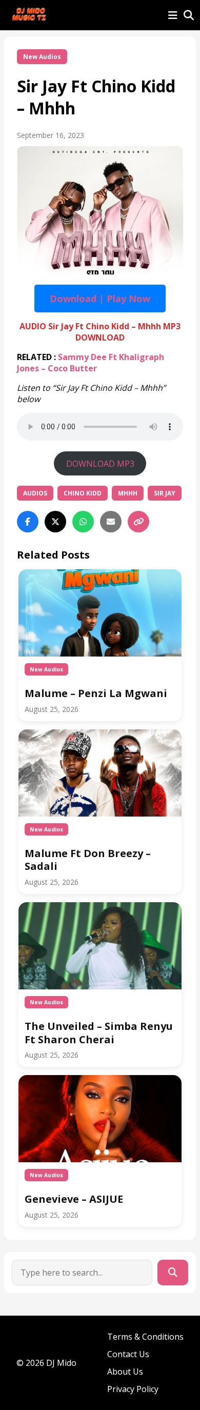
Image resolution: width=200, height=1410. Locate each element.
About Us (125, 1371)
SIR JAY (164, 493)
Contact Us (128, 1354)
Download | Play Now (100, 298)
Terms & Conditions (145, 1336)
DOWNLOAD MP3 (100, 463)
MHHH (127, 493)
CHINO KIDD (83, 493)
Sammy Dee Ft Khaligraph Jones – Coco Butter (90, 362)
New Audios (42, 56)
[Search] (172, 1272)
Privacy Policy (132, 1389)
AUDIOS (35, 493)
